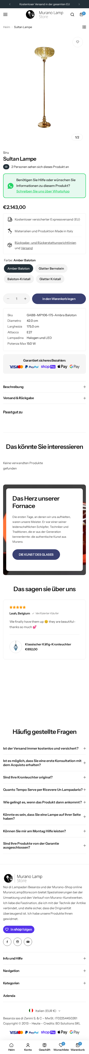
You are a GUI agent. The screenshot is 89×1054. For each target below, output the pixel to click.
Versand (27, 248)
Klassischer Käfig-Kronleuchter (48, 644)
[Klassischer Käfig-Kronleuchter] (16, 647)
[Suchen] (72, 14)
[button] (9, 4)
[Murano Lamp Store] (44, 14)
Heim (6, 27)
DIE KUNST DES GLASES (36, 554)
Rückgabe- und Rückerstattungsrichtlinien (45, 243)
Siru (6, 152)
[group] (44, 89)
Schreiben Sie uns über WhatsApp (43, 191)
